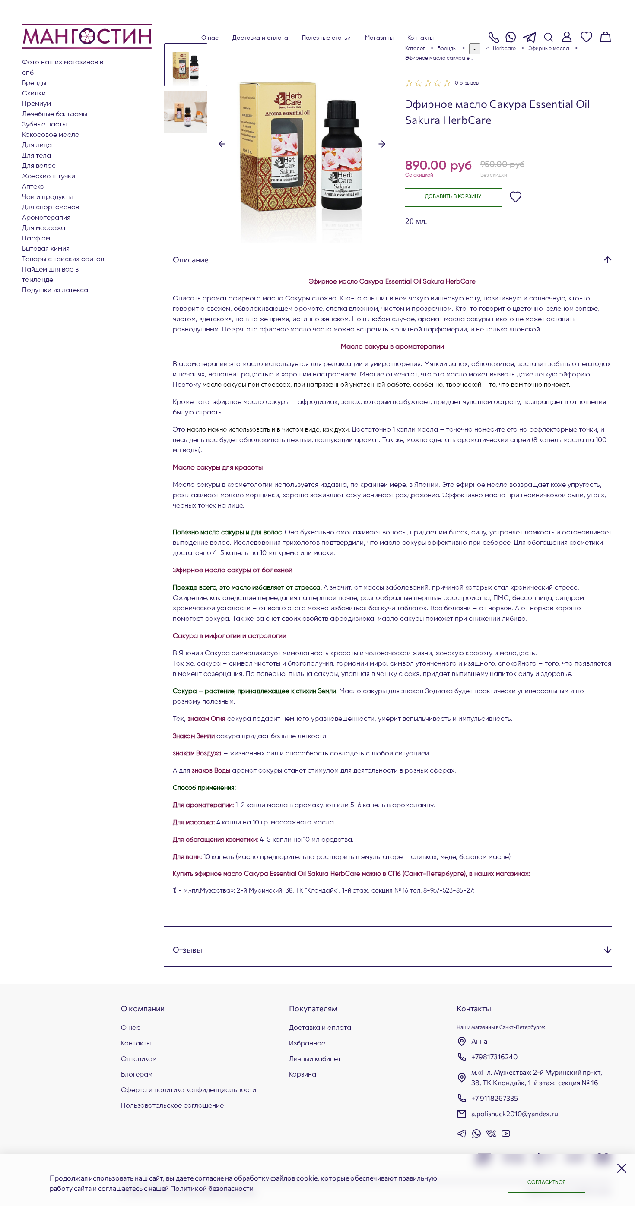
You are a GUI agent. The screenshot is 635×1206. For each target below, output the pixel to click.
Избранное (307, 1043)
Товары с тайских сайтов (63, 259)
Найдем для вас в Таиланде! (50, 275)
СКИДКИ (34, 93)
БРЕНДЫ (34, 83)
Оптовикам (139, 1059)
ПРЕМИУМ (36, 104)
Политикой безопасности (212, 1188)
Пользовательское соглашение (172, 1105)
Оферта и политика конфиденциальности (188, 1090)
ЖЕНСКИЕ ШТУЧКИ (48, 176)
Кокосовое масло (50, 135)
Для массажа (43, 228)
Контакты (420, 38)
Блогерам (136, 1074)
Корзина (302, 1074)
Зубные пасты (44, 124)
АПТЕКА (33, 186)
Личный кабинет (315, 1059)
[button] (221, 143)
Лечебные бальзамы (54, 114)
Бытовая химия (46, 249)
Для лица (37, 145)
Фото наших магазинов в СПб (62, 67)
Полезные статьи (326, 38)
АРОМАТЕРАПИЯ (46, 218)
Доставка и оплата (260, 38)
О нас (210, 38)
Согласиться (546, 1182)
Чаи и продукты (47, 197)
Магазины (379, 38)
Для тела (36, 155)
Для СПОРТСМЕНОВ (50, 207)
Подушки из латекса (55, 290)
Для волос (39, 166)
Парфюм (36, 238)
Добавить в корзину (453, 196)
